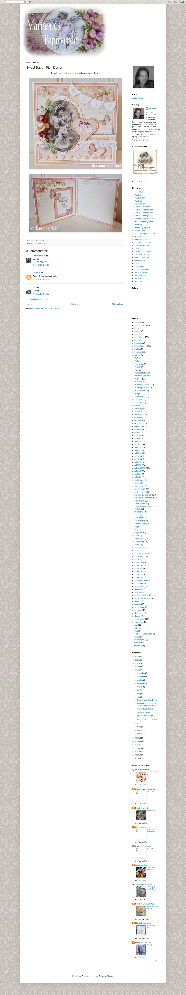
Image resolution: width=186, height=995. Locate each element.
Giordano (138, 420)
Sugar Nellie (139, 619)
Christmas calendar (142, 207)
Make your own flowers (143, 251)
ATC (136, 328)
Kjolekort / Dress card (142, 243)
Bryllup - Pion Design (145, 716)
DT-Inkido (138, 382)
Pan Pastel (138, 548)
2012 (137, 745)
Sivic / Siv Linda (39, 256)
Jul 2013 (137, 450)
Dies (136, 370)
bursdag (137, 352)
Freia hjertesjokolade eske (144, 234)
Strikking (137, 610)
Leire (136, 515)
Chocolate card (140, 204)
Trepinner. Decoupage (143, 634)
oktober (140, 680)
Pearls (137, 263)
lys (135, 530)
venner (137, 643)
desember (141, 673)
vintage (137, 646)
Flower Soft (138, 412)
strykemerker (139, 613)
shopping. (138, 589)
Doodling (138, 225)
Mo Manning (139, 542)
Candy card (139, 201)
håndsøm (138, 435)
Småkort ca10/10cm (142, 598)
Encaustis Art (139, 403)
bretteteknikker (140, 346)
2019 (137, 657)
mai (138, 697)
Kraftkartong (139, 501)
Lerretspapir (139, 518)
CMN (136, 358)
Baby (35, 243)
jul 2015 (137, 456)
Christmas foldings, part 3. (144, 216)
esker (136, 406)
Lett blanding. (139, 521)
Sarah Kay (138, 586)
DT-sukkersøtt (139, 391)
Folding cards (139, 231)
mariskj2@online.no (140, 98)
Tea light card (139, 278)
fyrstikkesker (139, 415)
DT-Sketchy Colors (141, 385)
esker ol (137, 409)
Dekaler (137, 367)
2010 (137, 752)
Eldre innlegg (117, 304)
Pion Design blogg (141, 181)
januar (139, 734)
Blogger (110, 976)
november (141, 677)
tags (136, 631)
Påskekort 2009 (140, 580)
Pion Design (42, 243)
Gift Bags (138, 237)
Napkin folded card (141, 257)
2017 (137, 663)
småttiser (138, 601)
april (139, 723)
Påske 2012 (139, 568)
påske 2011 (139, 565)
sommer (137, 604)
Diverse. (137, 379)
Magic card (138, 249)
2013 (137, 741)
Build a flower (139, 192)
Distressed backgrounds (144, 222)
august (140, 687)
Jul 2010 (137, 441)
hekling (137, 432)
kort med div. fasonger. (143, 498)
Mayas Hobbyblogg (143, 923)
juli (138, 690)
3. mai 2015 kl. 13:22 (41, 294)
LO (135, 527)
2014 (137, 738)
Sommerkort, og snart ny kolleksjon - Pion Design (147, 704)
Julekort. (137, 471)
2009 (137, 755)
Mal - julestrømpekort (142, 255)
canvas (137, 355)
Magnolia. (138, 533)
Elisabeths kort (141, 808)
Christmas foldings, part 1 (144, 210)
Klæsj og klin (139, 486)
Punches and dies (141, 269)
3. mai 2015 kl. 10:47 (41, 279)
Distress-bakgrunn (141, 376)
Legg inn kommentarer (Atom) (48, 308)
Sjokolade (138, 592)
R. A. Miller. (138, 583)
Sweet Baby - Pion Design (147, 719)
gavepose (138, 418)
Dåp (136, 394)
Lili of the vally (140, 524)
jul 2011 (137, 444)
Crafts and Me (139, 361)
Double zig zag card (142, 228)
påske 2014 (139, 571)
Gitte (35, 287)
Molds (136, 545)
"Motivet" (137, 322)
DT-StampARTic (140, 388)
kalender (137, 477)
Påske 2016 (139, 574)
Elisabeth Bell (139, 397)
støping (137, 616)
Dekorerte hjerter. (143, 712)
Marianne (152, 108)
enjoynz (95, 976)
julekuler (137, 474)
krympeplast (139, 512)
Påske (136, 560)
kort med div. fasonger (143, 495)
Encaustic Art (139, 400)
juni (138, 694)
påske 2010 (139, 563)
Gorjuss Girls (139, 426)
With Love (150, 791)
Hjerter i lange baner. (145, 709)
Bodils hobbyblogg (143, 846)
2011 (137, 748)
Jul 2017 (137, 462)
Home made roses (141, 240)
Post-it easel (139, 266)
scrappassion (141, 865)
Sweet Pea (138, 622)
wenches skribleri (142, 770)
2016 (137, 667)
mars (139, 727)
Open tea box (139, 260)
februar (140, 730)
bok (135, 340)
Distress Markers (141, 373)
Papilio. (137, 551)
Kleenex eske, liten (141, 245)
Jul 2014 (137, 453)
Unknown (36, 273)
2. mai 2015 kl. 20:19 (41, 265)
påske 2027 (139, 577)
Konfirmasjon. (139, 489)
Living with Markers (143, 943)
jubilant (137, 438)
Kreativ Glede (139, 504)
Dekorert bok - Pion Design (147, 700)
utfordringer (139, 640)
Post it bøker (139, 557)
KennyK (137, 483)
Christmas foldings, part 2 (144, 213)
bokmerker (138, 343)
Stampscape (139, 607)
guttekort (137, 429)
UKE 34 (150, 848)
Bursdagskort (152, 810)
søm (136, 625)
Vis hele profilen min (140, 140)
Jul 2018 (137, 465)
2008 (137, 759)
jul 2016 (137, 459)
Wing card (138, 281)
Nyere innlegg (32, 304)
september (141, 683)
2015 (137, 670)
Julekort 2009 (139, 468)
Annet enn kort (140, 325)
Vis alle (157, 961)
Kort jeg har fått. (140, 492)
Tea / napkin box (140, 275)
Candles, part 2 (140, 198)
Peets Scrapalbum (143, 827)
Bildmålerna (139, 337)
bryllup (137, 349)
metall (136, 536)
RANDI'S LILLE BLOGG (144, 904)
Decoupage (139, 364)
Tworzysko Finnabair (143, 884)
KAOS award (139, 480)
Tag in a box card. (141, 272)
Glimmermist (139, 424)
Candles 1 (138, 195)
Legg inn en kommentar (39, 299)
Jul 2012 (137, 447)
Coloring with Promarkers (144, 219)
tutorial (137, 637)
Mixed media (139, 539)
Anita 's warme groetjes (145, 789)
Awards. (137, 331)
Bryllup (149, 945)
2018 (137, 660)
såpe (136, 628)
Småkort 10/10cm (141, 595)
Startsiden (75, 304)
